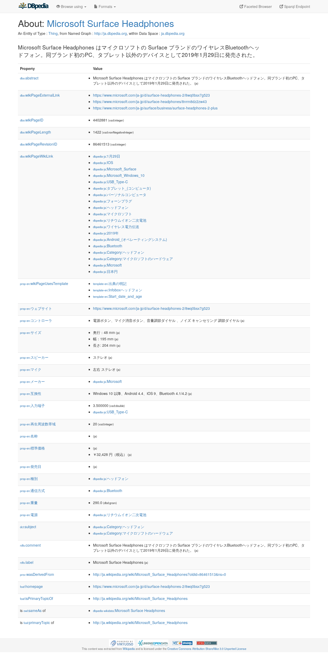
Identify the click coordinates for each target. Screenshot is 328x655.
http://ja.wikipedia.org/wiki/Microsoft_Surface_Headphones (140, 598)
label (26, 562)
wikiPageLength (35, 132)
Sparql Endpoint (296, 6)
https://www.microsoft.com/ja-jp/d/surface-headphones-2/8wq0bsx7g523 (151, 95)
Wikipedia (129, 649)
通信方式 (32, 490)
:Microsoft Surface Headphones (129, 610)
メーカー (32, 381)
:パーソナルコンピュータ (119, 194)
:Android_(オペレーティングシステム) (130, 239)
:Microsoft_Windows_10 (119, 175)
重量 (29, 502)
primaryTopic (37, 622)
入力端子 (32, 405)
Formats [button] (105, 6)
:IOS (103, 162)
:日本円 (105, 271)
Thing (53, 33)
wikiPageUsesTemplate (44, 283)
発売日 (30, 466)
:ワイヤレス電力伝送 (116, 226)
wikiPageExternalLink (40, 95)
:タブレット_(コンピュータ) (122, 188)
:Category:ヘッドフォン (118, 252)
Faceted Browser (257, 6)
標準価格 (32, 448)
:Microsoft (107, 265)
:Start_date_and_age (117, 296)
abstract (29, 77)
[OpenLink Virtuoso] (122, 642)
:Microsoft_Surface (114, 168)
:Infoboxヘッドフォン (117, 289)
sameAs (33, 610)
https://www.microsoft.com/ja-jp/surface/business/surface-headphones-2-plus (155, 107)
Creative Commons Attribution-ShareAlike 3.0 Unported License (206, 649)
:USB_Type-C (110, 181)
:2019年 (106, 233)
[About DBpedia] (33, 6)
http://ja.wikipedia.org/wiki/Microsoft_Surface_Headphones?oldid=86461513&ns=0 (159, 574)
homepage (31, 586)
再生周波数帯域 (38, 423)
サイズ (30, 332)
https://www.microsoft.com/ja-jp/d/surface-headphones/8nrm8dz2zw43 (150, 101)
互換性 (30, 393)
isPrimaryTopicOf (36, 598)
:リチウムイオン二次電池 (119, 220)
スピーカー (34, 357)
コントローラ (36, 320)
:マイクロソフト (112, 213)
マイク (30, 369)
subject (28, 526)
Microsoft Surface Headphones (110, 22)
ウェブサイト (36, 308)
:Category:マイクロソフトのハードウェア (133, 258)
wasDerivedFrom (37, 574)
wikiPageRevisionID (38, 144)
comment (30, 545)
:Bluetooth (107, 245)
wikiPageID (31, 119)
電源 (29, 514)
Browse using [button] (72, 6)
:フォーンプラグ (112, 200)
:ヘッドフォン (110, 207)
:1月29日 (106, 156)
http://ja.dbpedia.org (110, 33)
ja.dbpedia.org (172, 33)
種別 (29, 478)
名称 (29, 435)
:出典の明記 (110, 283)
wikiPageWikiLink (36, 156)
